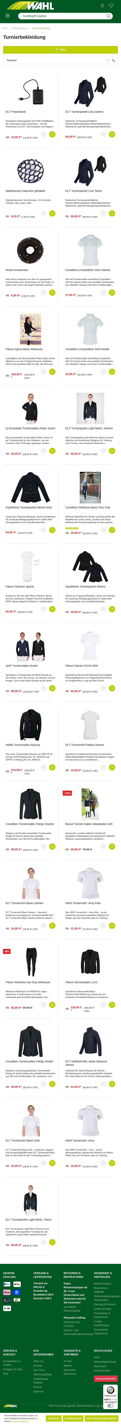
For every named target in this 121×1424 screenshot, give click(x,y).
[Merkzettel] (111, 6)
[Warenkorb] (117, 5)
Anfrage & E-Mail (12, 1369)
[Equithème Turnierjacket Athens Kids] (30, 487)
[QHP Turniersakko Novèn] (30, 646)
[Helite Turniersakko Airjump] (30, 725)
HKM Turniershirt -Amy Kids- (83, 903)
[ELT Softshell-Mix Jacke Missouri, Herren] (90, 1041)
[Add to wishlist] (43, 134)
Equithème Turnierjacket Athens (85, 586)
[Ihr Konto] (102, 6)
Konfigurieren (73, 1418)
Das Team (39, 1370)
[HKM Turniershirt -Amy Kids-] (90, 883)
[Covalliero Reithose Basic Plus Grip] (90, 487)
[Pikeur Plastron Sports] (30, 566)
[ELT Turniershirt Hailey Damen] (90, 725)
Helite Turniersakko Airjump (23, 744)
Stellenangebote (42, 1374)
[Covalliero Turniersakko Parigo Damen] (30, 804)
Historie (37, 1387)
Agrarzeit (38, 1391)
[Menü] (7, 16)
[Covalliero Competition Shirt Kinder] (90, 329)
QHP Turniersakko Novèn (22, 665)
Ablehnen (54, 1418)
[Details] (52, 134)
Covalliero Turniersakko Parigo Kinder (29, 1061)
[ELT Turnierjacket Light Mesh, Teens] (30, 1200)
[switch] (110, 1406)
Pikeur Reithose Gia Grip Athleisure (28, 982)
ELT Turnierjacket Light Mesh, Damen (89, 428)
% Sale (68, 1361)
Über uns (38, 1361)
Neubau (37, 1365)
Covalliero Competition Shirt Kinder (87, 349)
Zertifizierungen (102, 1309)
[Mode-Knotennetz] (30, 250)
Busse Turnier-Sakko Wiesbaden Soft (88, 824)
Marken (68, 1365)
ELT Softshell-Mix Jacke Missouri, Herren (86, 1063)
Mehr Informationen (20, 1421)
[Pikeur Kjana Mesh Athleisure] (30, 329)
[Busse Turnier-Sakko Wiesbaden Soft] (90, 804)
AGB (96, 1357)
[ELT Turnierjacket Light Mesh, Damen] (90, 408)
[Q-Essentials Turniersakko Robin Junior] (30, 408)
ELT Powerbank (16, 111)
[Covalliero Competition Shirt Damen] (90, 250)
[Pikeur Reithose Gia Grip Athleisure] (30, 962)
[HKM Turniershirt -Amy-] (90, 1120)
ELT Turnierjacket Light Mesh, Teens (29, 1219)
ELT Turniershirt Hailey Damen (84, 744)
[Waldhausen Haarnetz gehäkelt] (30, 171)
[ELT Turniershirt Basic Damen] (30, 883)
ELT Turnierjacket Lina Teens (83, 190)
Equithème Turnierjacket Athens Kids (29, 507)
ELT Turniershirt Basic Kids (23, 1140)
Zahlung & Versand (104, 1304)
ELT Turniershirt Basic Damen (24, 903)
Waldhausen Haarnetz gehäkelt (25, 190)
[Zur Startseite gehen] (30, 5)
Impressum (100, 1366)
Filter (63, 49)
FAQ (5, 1373)
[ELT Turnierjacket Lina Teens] (90, 171)
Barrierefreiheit (102, 1370)
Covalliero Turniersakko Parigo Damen (30, 824)
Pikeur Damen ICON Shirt (81, 665)
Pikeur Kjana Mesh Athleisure (24, 349)
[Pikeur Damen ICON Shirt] (90, 646)
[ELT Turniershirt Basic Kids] (30, 1120)
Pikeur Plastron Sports (20, 586)
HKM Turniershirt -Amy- (80, 1140)
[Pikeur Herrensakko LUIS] (90, 962)
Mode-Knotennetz (17, 270)
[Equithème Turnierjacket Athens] (90, 566)
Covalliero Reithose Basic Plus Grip (87, 507)
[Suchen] (108, 16)
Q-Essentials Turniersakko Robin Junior (30, 428)
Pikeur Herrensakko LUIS (81, 982)
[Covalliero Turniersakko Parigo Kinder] (30, 1041)
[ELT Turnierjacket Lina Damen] (90, 92)
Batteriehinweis (102, 1283)
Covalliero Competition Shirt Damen (87, 270)
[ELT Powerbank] (30, 92)
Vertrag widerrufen (106, 1378)
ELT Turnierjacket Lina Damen (84, 111)
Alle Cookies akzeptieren (101, 1418)
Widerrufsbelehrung (105, 1361)
